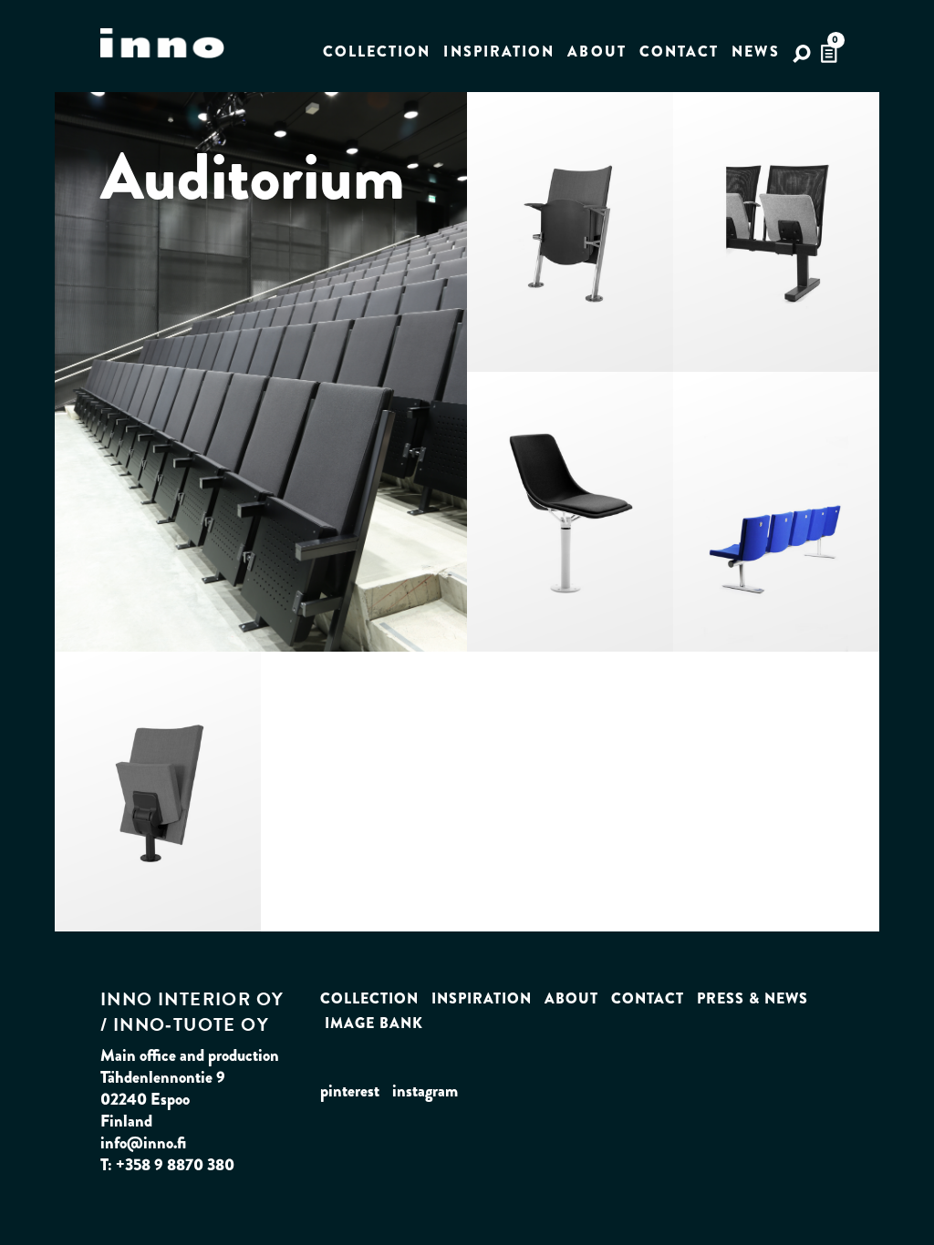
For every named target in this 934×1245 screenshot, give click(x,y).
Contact (679, 51)
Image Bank (374, 1023)
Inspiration (499, 51)
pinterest (349, 1091)
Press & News (752, 998)
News (755, 51)
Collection (377, 51)
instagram (425, 1091)
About (596, 51)
